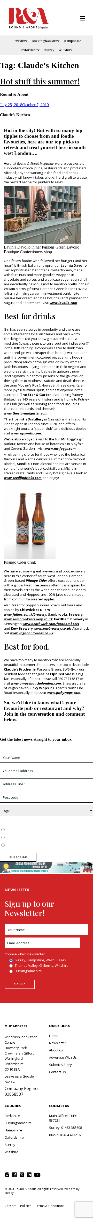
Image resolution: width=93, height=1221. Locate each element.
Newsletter (57, 1043)
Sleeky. (9, 1193)
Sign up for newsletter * (18, 749)
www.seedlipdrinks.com (23, 477)
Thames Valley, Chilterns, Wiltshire (32, 837)
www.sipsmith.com (26, 433)
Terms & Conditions (49, 1206)
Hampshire (72, 41)
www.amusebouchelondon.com (36, 683)
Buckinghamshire (46, 41)
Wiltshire (65, 50)
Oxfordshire (30, 50)
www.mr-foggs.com (60, 448)
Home (53, 1035)
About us (56, 1050)
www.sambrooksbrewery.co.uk (28, 619)
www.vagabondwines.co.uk (31, 633)
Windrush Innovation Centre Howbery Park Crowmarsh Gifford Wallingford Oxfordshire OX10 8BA (21, 1053)
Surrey (49, 50)
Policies (25, 1206)
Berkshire (20, 41)
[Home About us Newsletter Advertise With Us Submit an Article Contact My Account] (82, 19)
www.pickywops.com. (64, 692)
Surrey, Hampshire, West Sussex (31, 830)
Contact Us (57, 1072)
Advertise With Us (63, 1057)
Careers (10, 1206)
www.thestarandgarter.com (26, 413)
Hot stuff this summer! (40, 81)
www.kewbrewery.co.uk (52, 628)
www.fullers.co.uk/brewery (25, 614)
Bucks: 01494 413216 (65, 1134)
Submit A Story (60, 1064)
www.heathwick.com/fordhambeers (50, 623)
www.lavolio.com (63, 302)
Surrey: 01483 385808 (65, 1127)
